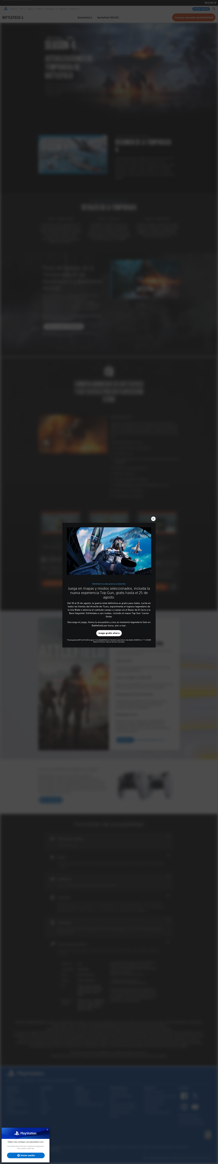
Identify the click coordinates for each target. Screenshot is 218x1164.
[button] (153, 519)
